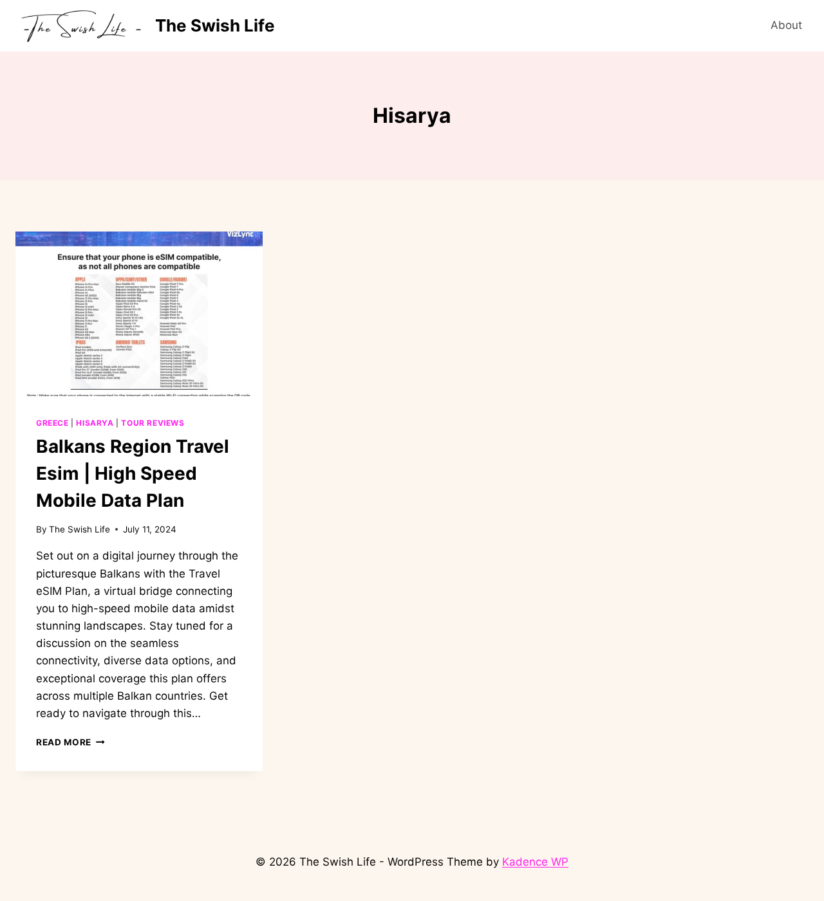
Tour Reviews (152, 423)
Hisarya (94, 423)
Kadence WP (535, 861)
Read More (70, 742)
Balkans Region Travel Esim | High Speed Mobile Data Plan (132, 473)
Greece (52, 423)
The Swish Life (79, 529)
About (786, 25)
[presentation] (139, 314)
